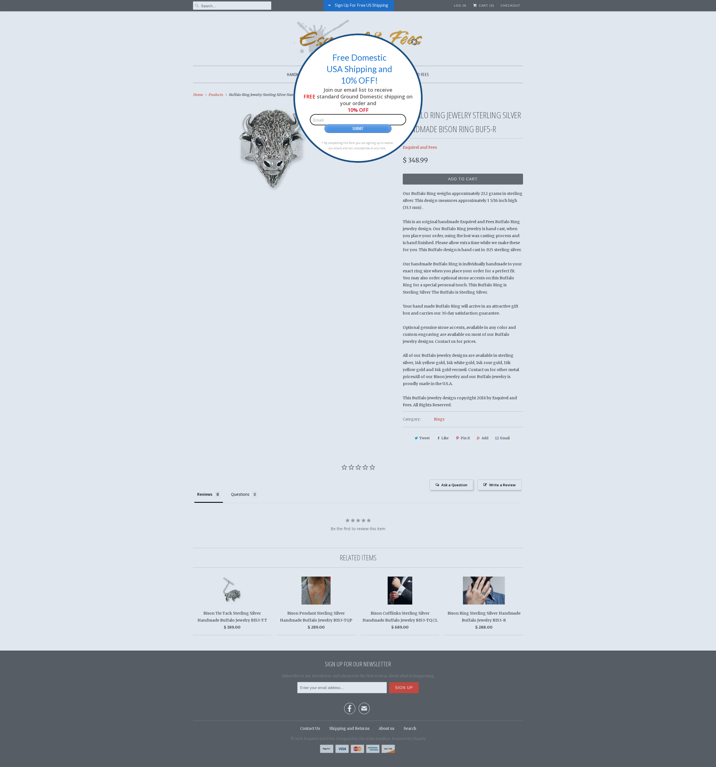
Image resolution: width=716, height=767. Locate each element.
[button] (414, 42)
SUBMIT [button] (358, 128)
